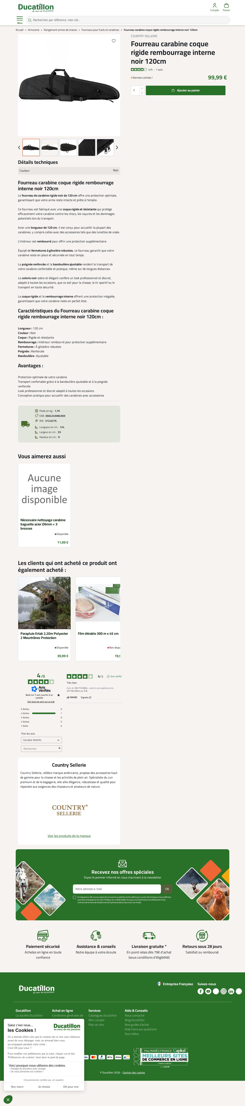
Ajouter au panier (188, 90)
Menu (19, 23)
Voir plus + (28, 908)
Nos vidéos (132, 1034)
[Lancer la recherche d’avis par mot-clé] (59, 748)
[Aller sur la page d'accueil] (35, 8)
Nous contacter (135, 1015)
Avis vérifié (116, 676)
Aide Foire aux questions (141, 1029)
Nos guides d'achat (137, 1024)
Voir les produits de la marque (69, 836)
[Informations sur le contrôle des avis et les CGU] (58, 695)
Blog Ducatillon (135, 1020)
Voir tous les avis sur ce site (41, 701)
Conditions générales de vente (67, 1017)
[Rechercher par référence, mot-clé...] (30, 20)
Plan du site (96, 1024)
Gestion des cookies (134, 1073)
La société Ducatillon (29, 1015)
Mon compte (96, 1020)
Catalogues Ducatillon (102, 1015)
